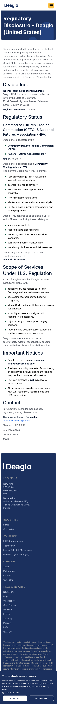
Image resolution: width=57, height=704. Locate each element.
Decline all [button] (41, 698)
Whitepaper (8, 600)
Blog (5, 596)
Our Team (8, 580)
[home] (10, 5)
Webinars (7, 609)
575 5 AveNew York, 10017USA (11, 489)
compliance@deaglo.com (16, 420)
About (6, 566)
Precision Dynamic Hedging (16, 554)
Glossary (7, 632)
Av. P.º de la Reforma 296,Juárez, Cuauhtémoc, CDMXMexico (16, 503)
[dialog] (28, 687)
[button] (51, 5)
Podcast (7, 623)
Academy (7, 618)
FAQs (5, 627)
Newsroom (8, 592)
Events (6, 614)
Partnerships (9, 571)
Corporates (8, 529)
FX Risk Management (13, 541)
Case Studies (9, 605)
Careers (7, 575)
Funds (6, 524)
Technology (9, 545)
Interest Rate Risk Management (17, 550)
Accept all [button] (15, 698)
